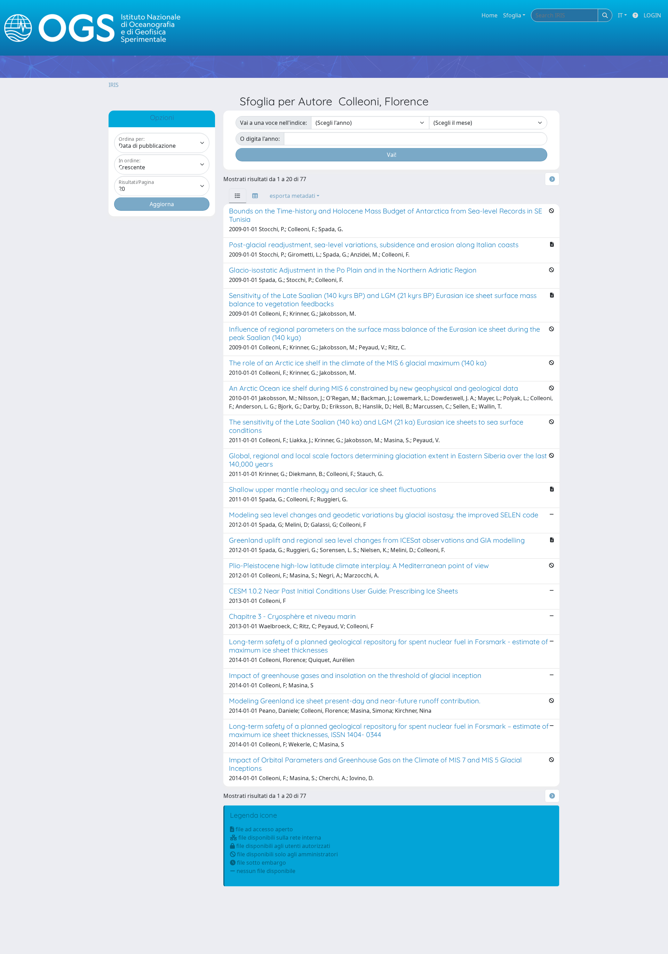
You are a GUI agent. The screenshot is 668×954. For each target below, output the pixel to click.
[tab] (237, 195)
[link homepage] (95, 28)
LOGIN (652, 15)
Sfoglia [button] (512, 15)
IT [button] (620, 15)
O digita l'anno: (260, 139)
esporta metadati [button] (292, 196)
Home (490, 15)
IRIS (114, 85)
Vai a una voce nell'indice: (273, 123)
